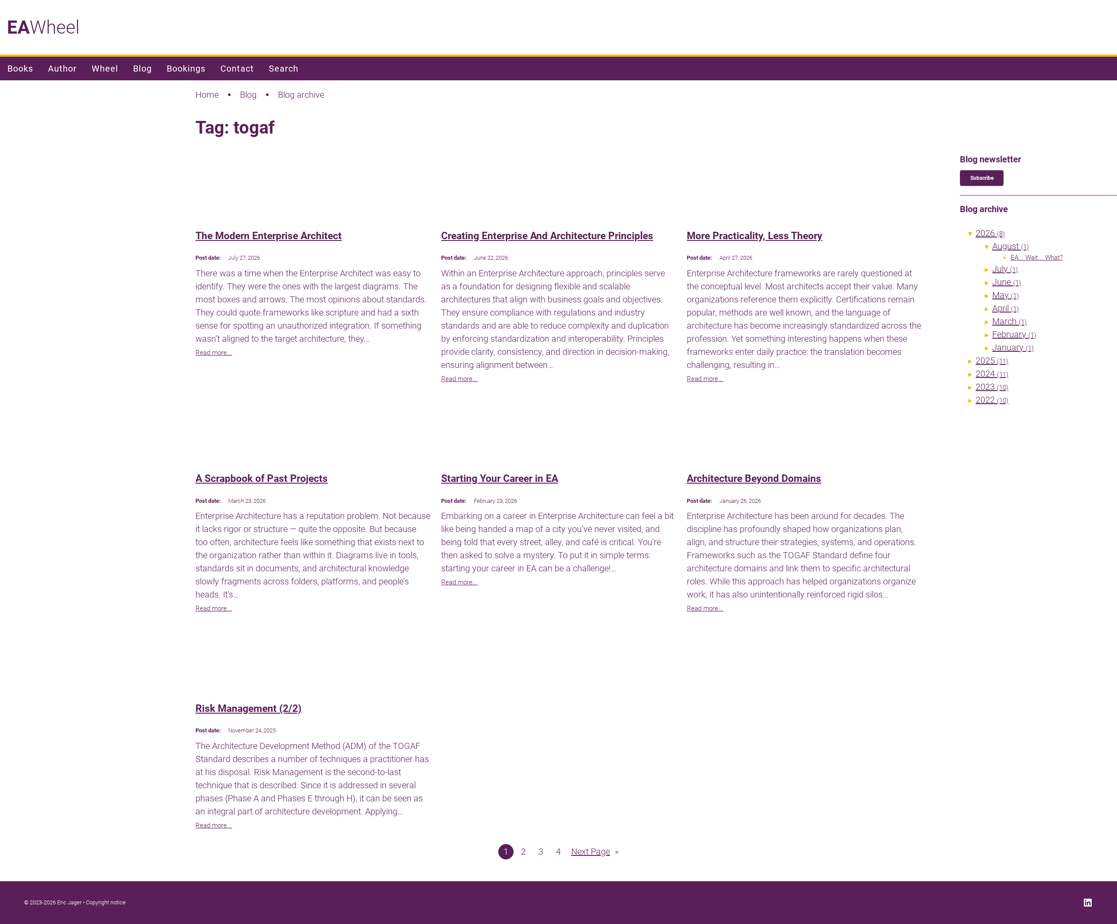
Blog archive (301, 94)
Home (207, 94)
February (1014, 334)
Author (62, 68)
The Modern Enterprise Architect (268, 236)
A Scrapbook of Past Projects (261, 478)
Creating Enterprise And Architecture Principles (547, 236)
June (1006, 282)
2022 (992, 400)
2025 (992, 360)
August (1010, 246)
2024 (992, 373)
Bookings (186, 68)
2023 (992, 386)
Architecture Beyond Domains (754, 478)
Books (20, 68)
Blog (142, 68)
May (1005, 295)
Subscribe (982, 178)
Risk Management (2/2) (248, 708)
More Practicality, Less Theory (754, 236)
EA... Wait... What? (1037, 257)
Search (283, 68)
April (1005, 308)
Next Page (595, 851)
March (1009, 321)
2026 (990, 233)
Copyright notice (106, 902)
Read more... (213, 353)
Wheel (43, 27)
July (1005, 269)
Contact (237, 68)
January (1013, 347)
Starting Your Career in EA (499, 478)
